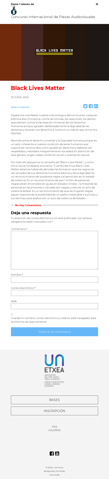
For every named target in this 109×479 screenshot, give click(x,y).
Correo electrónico (23, 288)
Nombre (17, 274)
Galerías (54, 430)
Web (14, 301)
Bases (54, 400)
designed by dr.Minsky (54, 471)
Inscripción (54, 411)
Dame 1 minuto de (22, 4)
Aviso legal (54, 475)
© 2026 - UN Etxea (54, 467)
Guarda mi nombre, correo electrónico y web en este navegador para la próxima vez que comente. (53, 320)
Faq (54, 426)
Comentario (19, 229)
